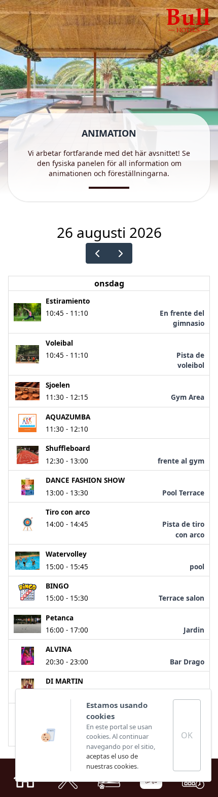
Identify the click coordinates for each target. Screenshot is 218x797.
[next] (121, 253)
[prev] (98, 253)
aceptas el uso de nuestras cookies (112, 761)
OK (187, 735)
